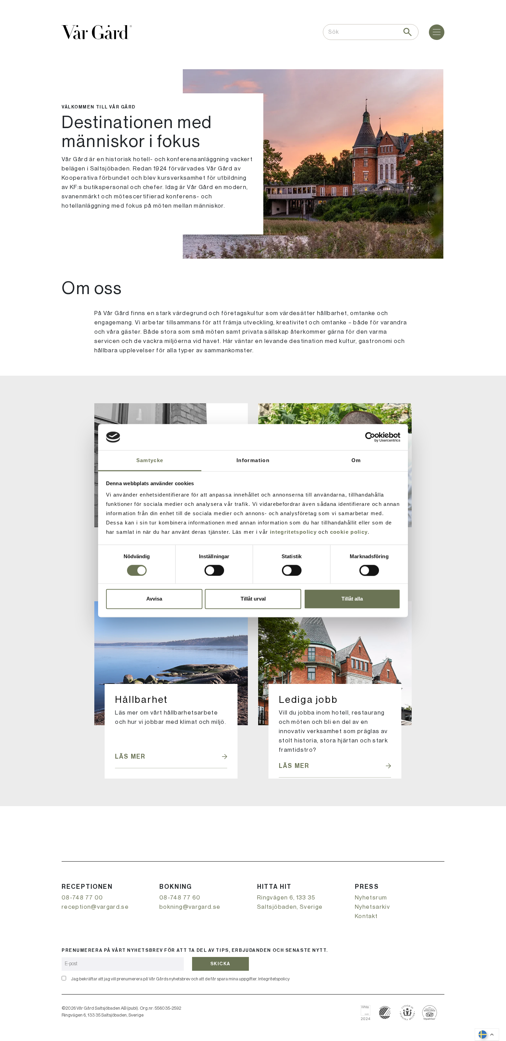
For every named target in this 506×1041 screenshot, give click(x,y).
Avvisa (154, 599)
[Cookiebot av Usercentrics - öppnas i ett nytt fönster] (370, 437)
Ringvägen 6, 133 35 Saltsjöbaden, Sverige (290, 902)
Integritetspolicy (273, 979)
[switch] (214, 570)
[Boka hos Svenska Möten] (407, 1012)
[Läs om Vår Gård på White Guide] (368, 1012)
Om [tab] (356, 461)
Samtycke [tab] (150, 461)
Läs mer (130, 756)
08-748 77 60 (179, 898)
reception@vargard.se (95, 907)
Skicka (220, 963)
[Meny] (436, 32)
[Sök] (407, 32)
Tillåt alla (352, 599)
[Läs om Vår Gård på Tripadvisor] (430, 1012)
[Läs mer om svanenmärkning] (385, 1012)
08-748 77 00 (82, 898)
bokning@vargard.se (189, 907)
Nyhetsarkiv (372, 907)
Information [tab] (253, 461)
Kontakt (366, 916)
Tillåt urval (253, 599)
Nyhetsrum (371, 898)
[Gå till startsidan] (97, 32)
